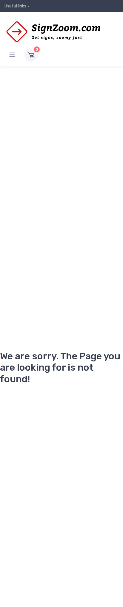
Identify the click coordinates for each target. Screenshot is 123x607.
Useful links (15, 6)
